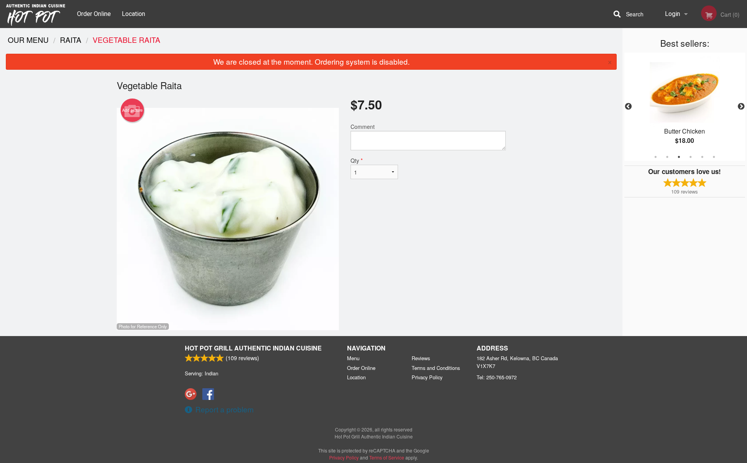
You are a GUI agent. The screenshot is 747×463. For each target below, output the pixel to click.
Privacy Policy (427, 377)
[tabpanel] (684, 107)
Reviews (421, 358)
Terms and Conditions (436, 367)
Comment (363, 126)
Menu (353, 358)
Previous (628, 107)
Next (741, 107)
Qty (357, 160)
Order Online (94, 14)
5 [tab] (702, 157)
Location (133, 14)
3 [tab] (679, 157)
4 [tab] (690, 157)
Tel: (497, 377)
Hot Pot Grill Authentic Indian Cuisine (253, 347)
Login (672, 14)
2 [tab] (667, 157)
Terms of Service (386, 457)
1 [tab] (655, 157)
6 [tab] (714, 157)
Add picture (132, 110)
